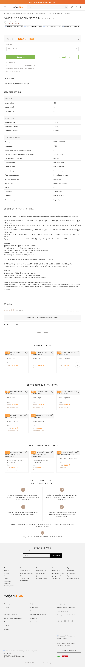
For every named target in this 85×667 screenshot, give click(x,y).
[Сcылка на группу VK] (58, 621)
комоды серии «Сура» (46, 385)
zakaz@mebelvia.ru (63, 611)
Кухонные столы (72, 576)
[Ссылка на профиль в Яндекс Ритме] (72, 621)
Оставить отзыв (73, 311)
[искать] (66, 7)
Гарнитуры (70, 570)
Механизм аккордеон (7, 582)
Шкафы (54, 568)
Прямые (6, 570)
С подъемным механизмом (24, 579)
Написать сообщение (69, 650)
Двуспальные (24, 576)
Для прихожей (56, 576)
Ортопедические (9, 586)
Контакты (33, 618)
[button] (77, 364)
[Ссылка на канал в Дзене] (68, 621)
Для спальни (56, 578)
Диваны (6, 568)
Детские (38, 576)
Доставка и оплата (10, 614)
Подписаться (56, 555)
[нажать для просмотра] (14, 26)
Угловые (6, 573)
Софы (6, 578)
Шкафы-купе (56, 570)
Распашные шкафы (58, 573)
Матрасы (39, 568)
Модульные (71, 573)
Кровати (23, 568)
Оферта (6, 625)
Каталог (6, 607)
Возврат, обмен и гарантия (13, 618)
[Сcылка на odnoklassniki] (61, 621)
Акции (6, 611)
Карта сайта (34, 622)
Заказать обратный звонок (66, 608)
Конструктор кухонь (74, 578)
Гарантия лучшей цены (38, 614)
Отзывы (6, 629)
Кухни (69, 568)
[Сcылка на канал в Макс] (65, 621)
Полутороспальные (26, 573)
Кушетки (6, 576)
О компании (34, 607)
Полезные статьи (9, 622)
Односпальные (25, 570)
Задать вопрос (42, 332)
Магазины (33, 611)
